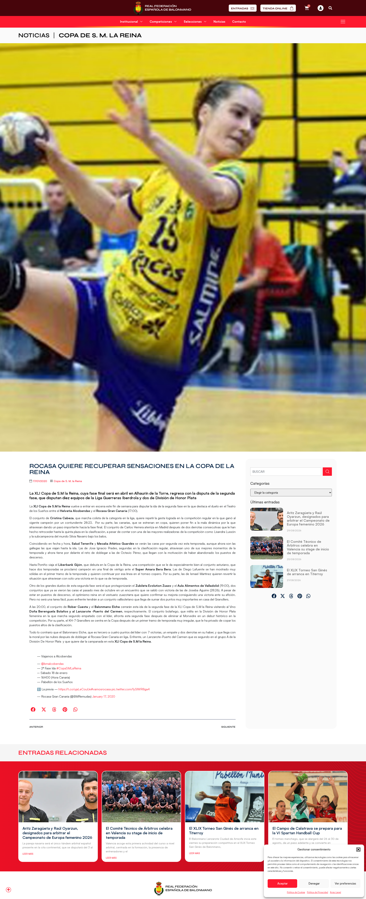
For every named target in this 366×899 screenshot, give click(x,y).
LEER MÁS (27, 853)
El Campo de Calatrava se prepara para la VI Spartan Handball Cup (307, 830)
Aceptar (282, 883)
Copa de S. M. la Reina (100, 35)
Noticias (219, 21)
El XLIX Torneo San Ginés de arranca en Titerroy (307, 572)
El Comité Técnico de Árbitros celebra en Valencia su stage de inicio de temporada (308, 547)
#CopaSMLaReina (68, 668)
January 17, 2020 (103, 696)
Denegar (314, 883)
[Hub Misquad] (320, 8)
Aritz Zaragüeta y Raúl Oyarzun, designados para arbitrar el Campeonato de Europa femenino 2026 (308, 518)
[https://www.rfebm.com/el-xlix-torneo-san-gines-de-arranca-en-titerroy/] (266, 576)
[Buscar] (327, 471)
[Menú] (343, 21)
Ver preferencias (345, 883)
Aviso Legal (335, 892)
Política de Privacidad (317, 892)
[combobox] (285, 471)
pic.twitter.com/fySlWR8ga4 (131, 689)
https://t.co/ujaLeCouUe (75, 689)
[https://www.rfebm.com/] (162, 8)
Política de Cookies (296, 892)
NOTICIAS (33, 35)
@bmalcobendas (52, 664)
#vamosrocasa (101, 689)
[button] (358, 849)
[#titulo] (8, 890)
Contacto (239, 21)
